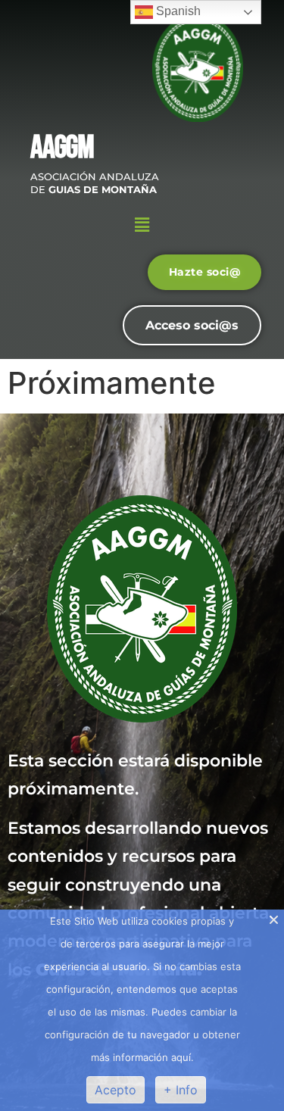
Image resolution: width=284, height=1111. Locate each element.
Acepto (115, 1089)
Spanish (177, 11)
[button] (141, 225)
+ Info (181, 1089)
